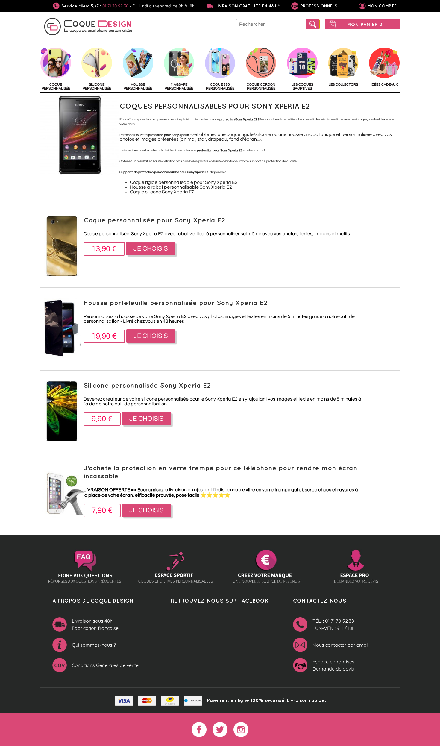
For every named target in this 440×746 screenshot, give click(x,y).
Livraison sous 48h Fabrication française (95, 624)
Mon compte (382, 6)
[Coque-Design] (88, 27)
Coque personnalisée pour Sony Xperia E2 (154, 220)
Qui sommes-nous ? (94, 645)
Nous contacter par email (340, 645)
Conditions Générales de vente (105, 665)
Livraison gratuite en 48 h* (247, 6)
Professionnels (318, 6)
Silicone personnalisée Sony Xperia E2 (147, 385)
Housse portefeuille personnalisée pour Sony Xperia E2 (175, 302)
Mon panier (365, 24)
